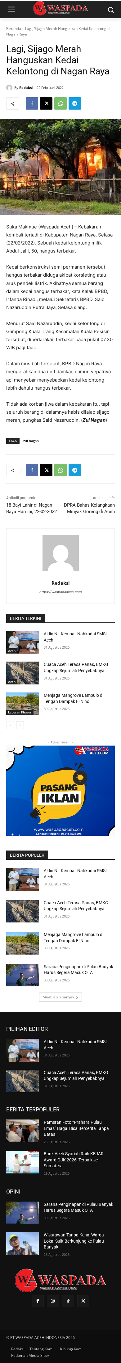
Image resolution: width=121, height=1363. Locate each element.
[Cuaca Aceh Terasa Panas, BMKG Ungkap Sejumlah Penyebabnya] (22, 673)
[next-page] (20, 725)
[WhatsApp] (60, 103)
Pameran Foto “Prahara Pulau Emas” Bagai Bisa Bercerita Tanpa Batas (76, 1128)
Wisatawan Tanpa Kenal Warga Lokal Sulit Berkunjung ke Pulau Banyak (74, 1240)
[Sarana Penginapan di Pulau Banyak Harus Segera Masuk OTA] (22, 975)
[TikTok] (68, 1301)
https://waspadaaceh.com (60, 592)
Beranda (13, 28)
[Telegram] (75, 103)
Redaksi (26, 87)
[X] (46, 103)
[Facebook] (32, 103)
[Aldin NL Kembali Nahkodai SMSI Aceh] (22, 642)
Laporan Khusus (20, 712)
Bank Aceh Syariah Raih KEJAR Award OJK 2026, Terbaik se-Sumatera (74, 1159)
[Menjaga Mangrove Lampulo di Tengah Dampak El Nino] (22, 703)
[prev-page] (10, 725)
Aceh (12, 651)
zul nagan (31, 440)
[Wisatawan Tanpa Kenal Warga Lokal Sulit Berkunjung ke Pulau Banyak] (22, 1243)
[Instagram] (53, 1301)
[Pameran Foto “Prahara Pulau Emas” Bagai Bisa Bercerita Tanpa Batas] (22, 1130)
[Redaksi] (10, 88)
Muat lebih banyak (58, 997)
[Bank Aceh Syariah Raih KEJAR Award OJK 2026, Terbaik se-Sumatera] (22, 1162)
